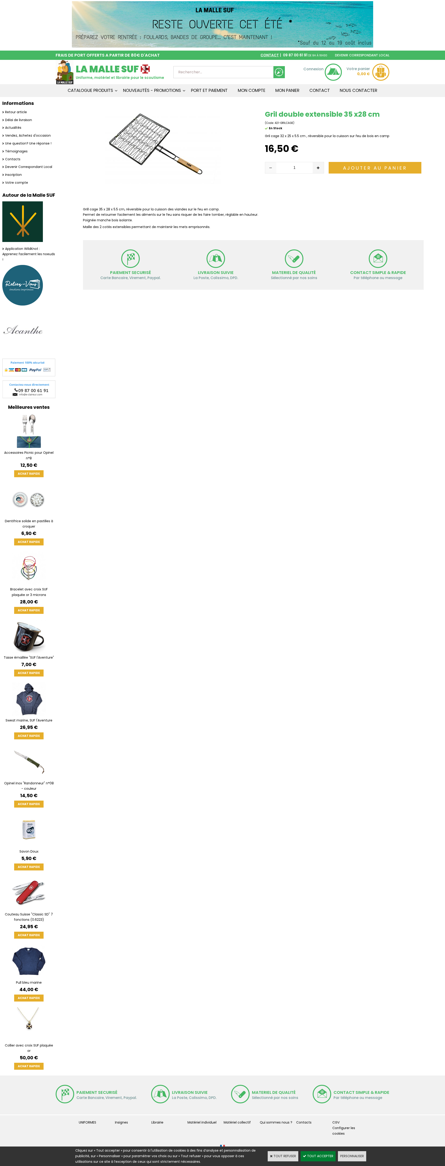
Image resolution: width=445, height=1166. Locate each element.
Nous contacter (358, 90)
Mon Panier (287, 90)
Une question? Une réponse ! (28, 143)
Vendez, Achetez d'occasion (28, 135)
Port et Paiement (209, 90)
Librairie (157, 1122)
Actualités (13, 127)
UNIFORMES (87, 1122)
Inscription (13, 174)
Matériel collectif (237, 1122)
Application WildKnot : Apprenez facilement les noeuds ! (28, 254)
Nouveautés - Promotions (152, 90)
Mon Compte (251, 90)
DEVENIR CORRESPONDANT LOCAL (362, 55)
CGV (336, 1122)
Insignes (121, 1122)
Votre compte (16, 182)
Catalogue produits (90, 90)
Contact (319, 90)
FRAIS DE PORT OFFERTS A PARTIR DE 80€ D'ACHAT (108, 55)
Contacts (12, 159)
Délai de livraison (18, 120)
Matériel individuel (202, 1122)
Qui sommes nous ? (276, 1122)
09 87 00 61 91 (294, 55)
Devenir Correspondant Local (28, 166)
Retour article (16, 112)
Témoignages (16, 151)
